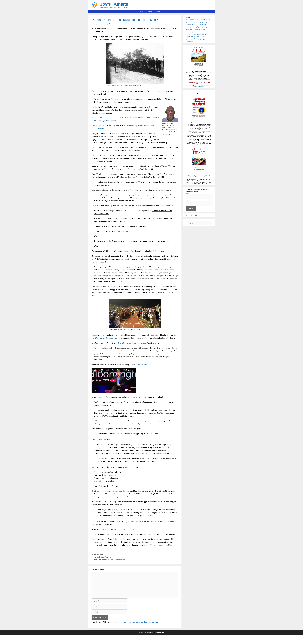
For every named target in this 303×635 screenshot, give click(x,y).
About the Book (149, 11)
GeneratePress (160, 632)
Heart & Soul (98, 554)
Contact (158, 11)
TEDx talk (142, 364)
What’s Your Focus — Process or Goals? (196, 34)
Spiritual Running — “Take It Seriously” (195, 36)
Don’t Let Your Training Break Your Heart (196, 26)
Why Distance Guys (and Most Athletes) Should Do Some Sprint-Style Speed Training (198, 28)
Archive (141, 11)
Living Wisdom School (202, 143)
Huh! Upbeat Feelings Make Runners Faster (109, 559)
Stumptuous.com (192, 79)
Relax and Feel (190, 32)
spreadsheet (122, 231)
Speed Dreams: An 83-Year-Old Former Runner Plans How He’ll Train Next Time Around (198, 23)
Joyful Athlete (114, 4)
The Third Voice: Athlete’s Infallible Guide (196, 31)
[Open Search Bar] (163, 11)
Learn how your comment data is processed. (140, 622)
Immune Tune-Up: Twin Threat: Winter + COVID (198, 38)
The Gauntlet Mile (134, 117)
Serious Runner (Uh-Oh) (102, 557)
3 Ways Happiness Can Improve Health (132, 342)
